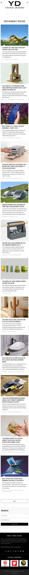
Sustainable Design (13, 59)
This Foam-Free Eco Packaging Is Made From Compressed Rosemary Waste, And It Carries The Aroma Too (14, 88)
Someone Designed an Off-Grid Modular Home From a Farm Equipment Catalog (13, 205)
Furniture (4, 331)
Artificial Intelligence (7, 490)
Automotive (4, 411)
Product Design (11, 99)
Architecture (5, 59)
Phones (3, 137)
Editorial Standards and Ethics (7, 546)
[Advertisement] (14, 14)
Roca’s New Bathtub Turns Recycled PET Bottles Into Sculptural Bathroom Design (14, 360)
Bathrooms (4, 371)
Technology (18, 137)
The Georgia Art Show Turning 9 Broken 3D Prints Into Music (14, 282)
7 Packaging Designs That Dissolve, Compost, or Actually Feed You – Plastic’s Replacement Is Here (12, 440)
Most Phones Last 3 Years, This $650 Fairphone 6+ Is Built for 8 (13, 127)
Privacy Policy (18, 546)
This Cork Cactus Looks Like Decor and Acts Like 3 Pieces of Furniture (13, 320)
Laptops (15, 490)
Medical (10, 411)
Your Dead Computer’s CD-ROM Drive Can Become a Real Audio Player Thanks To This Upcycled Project (14, 166)
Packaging (4, 99)
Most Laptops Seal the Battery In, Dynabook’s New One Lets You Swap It (13, 479)
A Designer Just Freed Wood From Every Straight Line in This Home (13, 48)
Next (14, 501)
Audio (3, 178)
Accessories (5, 254)
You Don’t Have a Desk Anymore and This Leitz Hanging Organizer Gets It (13, 244)
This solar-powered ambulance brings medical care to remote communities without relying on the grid (13, 400)
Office (9, 254)
